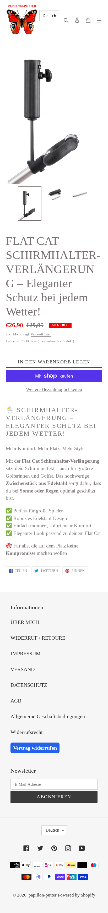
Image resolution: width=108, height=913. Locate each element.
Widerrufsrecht (26, 732)
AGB (15, 701)
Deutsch (49, 15)
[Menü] (99, 19)
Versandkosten (41, 334)
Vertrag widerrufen (35, 748)
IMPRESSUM (25, 653)
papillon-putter (43, 895)
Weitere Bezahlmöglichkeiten (54, 389)
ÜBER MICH (24, 622)
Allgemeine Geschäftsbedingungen (47, 716)
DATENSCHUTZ (28, 685)
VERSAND (22, 669)
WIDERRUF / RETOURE (37, 638)
